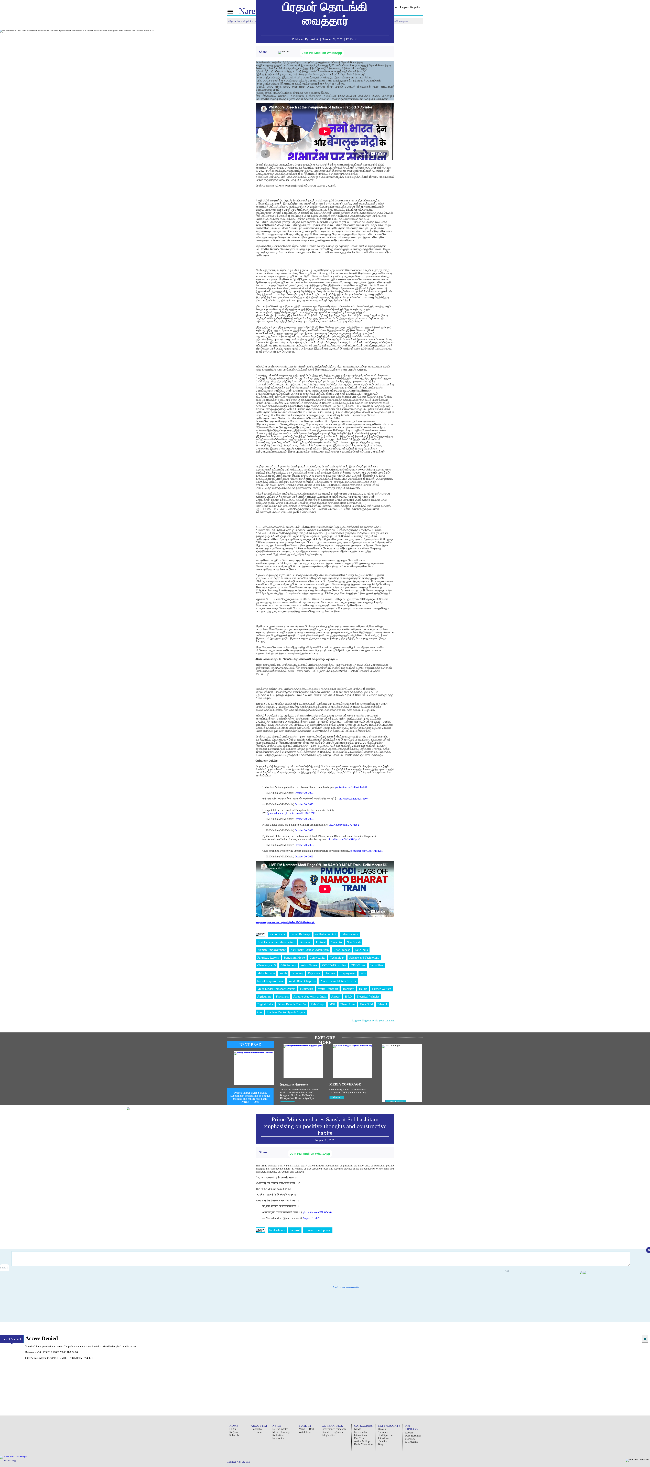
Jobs (363, 973)
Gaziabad (305, 942)
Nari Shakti (354, 942)
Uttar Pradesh (341, 949)
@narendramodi (275, 813)
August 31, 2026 (311, 1218)
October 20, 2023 (304, 792)
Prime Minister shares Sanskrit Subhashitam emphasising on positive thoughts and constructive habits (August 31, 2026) (250, 1097)
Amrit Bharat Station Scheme (338, 981)
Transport (348, 988)
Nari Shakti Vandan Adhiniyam (309, 949)
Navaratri (336, 942)
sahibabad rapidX (326, 934)
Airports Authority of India (310, 996)
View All (337, 1097)
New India (361, 949)
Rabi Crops (318, 1004)
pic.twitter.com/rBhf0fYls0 (317, 1212)
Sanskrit (295, 1230)
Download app (10, 1461)
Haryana (330, 973)
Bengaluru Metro (294, 957)
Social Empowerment (270, 981)
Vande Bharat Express (302, 981)
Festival (321, 942)
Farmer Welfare (381, 988)
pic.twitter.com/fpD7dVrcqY (344, 824)
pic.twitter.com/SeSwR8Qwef (344, 839)
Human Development (318, 1230)
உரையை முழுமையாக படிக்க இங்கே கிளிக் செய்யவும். (285, 922)
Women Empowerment (271, 949)
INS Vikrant (358, 965)
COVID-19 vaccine (334, 965)
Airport (335, 996)
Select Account (12, 1339)
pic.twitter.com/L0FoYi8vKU (351, 787)
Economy (297, 973)
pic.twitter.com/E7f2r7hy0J (353, 798)
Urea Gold (366, 1004)
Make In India (266, 973)
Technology (337, 957)
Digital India (265, 1004)
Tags (260, 934)
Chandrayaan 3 (266, 965)
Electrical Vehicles (368, 996)
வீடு (231, 21)
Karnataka (282, 996)
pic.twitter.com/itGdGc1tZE (300, 813)
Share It (4, 1267)
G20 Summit (288, 965)
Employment (347, 973)
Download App (396, 1101)
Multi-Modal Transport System (276, 988)
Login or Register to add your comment (373, 1020)
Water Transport (328, 988)
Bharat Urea (347, 1004)
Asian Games (309, 965)
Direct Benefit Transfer (292, 1004)
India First (376, 965)
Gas (259, 1012)
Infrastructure (349, 934)
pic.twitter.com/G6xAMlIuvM (366, 850)
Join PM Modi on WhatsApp (322, 53)
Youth (283, 973)
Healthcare (306, 988)
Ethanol (382, 1004)
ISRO (348, 996)
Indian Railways (300, 934)
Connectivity (317, 957)
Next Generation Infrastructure (276, 942)
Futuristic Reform (268, 957)
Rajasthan (314, 973)
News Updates (245, 21)
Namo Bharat (277, 934)
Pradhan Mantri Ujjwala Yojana (286, 1012)
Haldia (363, 988)
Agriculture (264, 996)
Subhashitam (277, 1230)
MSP (332, 1004)
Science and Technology (364, 957)
